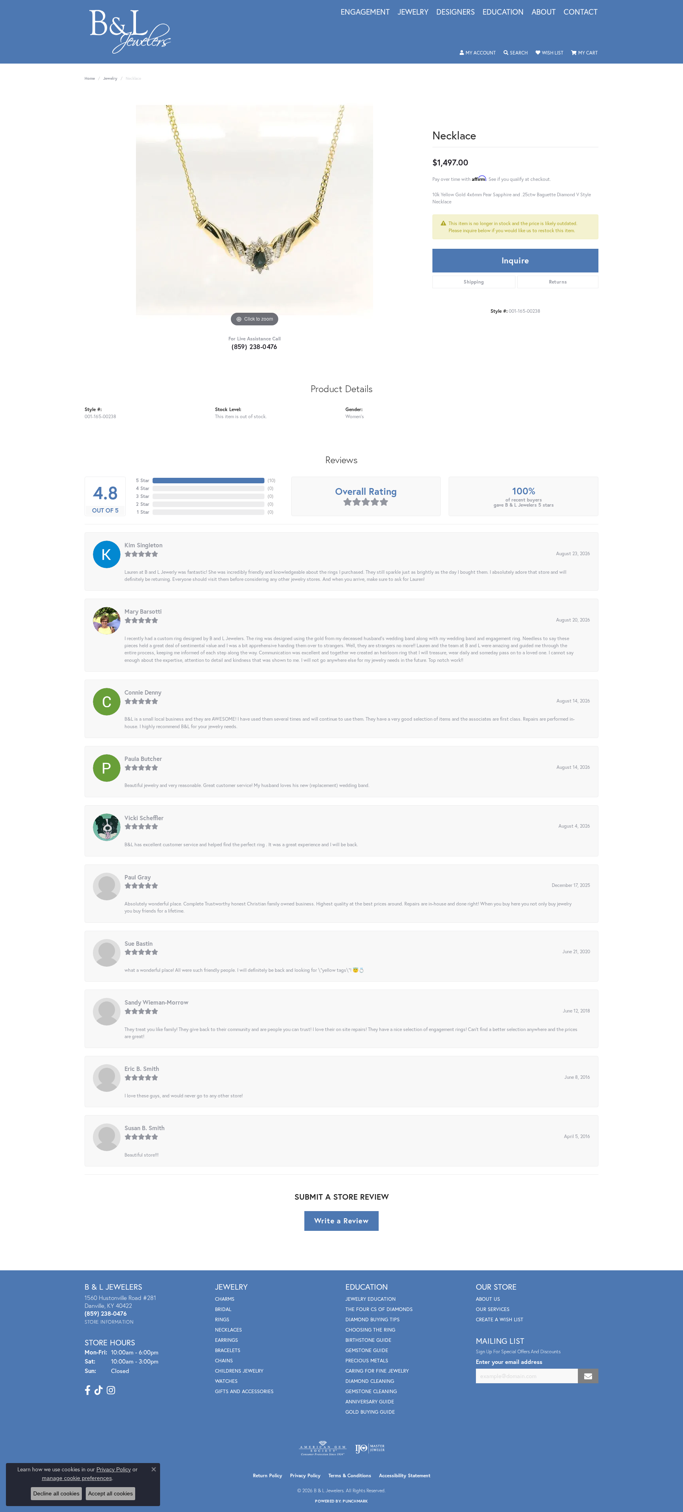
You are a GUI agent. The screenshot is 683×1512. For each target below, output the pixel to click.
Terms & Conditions (349, 1475)
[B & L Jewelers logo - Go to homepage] (134, 32)
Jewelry (413, 12)
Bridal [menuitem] (223, 1309)
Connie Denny (143, 692)
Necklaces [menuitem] (228, 1329)
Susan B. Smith (145, 1128)
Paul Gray (138, 877)
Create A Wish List (499, 1319)
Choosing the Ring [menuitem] (370, 1329)
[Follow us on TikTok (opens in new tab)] (98, 1390)
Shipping (474, 282)
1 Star (143, 512)
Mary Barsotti (143, 611)
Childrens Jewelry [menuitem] (239, 1370)
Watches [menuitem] (226, 1381)
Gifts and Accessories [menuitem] (244, 1391)
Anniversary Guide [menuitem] (369, 1401)
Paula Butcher (143, 759)
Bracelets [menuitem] (227, 1350)
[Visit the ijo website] (370, 1448)
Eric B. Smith (142, 1068)
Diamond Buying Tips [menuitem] (372, 1319)
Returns (558, 282)
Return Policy (267, 1475)
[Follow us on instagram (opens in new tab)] (111, 1390)
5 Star (142, 480)
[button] (478, 53)
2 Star (142, 504)
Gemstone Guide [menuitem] (366, 1350)
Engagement (365, 12)
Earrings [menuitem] (226, 1340)
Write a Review (341, 1220)
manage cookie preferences (77, 1478)
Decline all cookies (56, 1493)
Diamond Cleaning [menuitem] (369, 1381)
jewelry (110, 78)
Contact (581, 12)
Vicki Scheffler (144, 818)
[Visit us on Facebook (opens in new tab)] (88, 1390)
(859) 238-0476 (254, 346)
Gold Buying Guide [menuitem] (370, 1412)
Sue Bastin (139, 943)
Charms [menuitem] (224, 1299)
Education (503, 12)
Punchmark (355, 1501)
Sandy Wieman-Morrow (157, 1002)
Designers (455, 12)
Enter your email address (509, 1361)
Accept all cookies (110, 1493)
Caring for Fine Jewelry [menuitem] (377, 1370)
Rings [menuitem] (222, 1319)
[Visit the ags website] (322, 1448)
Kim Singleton (143, 545)
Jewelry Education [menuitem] (370, 1299)
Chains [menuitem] (224, 1360)
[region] (254, 210)
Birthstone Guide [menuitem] (368, 1340)
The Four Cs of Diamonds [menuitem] (379, 1309)
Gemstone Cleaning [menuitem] (371, 1391)
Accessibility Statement (404, 1475)
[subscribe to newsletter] (588, 1376)
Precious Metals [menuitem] (366, 1360)
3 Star (142, 496)
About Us (488, 1299)
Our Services (492, 1309)
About (544, 12)
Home (90, 78)
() (271, 480)
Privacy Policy (305, 1475)
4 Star (142, 488)
